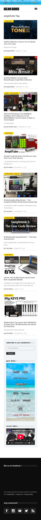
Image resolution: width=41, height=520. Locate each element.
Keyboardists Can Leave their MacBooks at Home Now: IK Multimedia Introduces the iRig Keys (20, 324)
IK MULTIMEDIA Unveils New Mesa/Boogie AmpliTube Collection (18, 79)
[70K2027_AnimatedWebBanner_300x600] (20, 421)
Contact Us (19, 494)
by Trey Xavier (8, 211)
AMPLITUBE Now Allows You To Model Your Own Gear (19, 43)
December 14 (20, 87)
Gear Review (14, 93)
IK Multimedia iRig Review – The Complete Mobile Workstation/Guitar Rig (20, 201)
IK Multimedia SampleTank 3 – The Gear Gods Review (20, 238)
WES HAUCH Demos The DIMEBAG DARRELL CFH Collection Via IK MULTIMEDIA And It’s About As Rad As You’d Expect (19, 117)
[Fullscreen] (32, 443)
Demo (7, 93)
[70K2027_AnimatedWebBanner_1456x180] (20, 5)
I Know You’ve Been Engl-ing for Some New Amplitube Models (19, 279)
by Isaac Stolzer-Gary (10, 127)
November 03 (18, 211)
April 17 (17, 289)
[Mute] (29, 443)
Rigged (17, 173)
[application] (20, 436)
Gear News (8, 21)
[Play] (9, 443)
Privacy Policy (28, 494)
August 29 (17, 248)
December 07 (22, 127)
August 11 (19, 51)
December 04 (18, 333)
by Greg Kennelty (9, 51)
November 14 (18, 167)
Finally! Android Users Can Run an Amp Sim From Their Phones (20, 157)
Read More (10, 494)
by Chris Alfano (8, 167)
